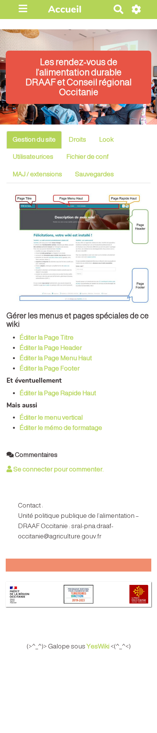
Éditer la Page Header (50, 347)
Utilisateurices (33, 156)
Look (106, 139)
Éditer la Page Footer (49, 368)
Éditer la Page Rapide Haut (57, 393)
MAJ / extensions (37, 174)
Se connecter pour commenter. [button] (58, 469)
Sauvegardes (94, 174)
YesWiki (98, 646)
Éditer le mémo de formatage (60, 427)
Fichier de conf (87, 156)
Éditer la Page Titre (46, 337)
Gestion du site (34, 139)
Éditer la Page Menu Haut (55, 358)
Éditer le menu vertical (51, 417)
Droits (77, 139)
